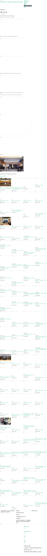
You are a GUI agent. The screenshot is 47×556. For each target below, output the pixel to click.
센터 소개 (26, 1)
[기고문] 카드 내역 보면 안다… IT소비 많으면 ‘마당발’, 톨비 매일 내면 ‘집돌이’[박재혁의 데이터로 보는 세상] (29, 491)
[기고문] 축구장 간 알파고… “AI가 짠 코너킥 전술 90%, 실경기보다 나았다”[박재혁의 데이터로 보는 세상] (29, 478)
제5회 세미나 (13, 507)
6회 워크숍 (1, 479)
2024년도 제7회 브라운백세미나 (16, 441)
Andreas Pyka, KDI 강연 (15, 468)
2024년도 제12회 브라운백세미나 (4, 414)
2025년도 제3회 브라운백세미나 (16, 402)
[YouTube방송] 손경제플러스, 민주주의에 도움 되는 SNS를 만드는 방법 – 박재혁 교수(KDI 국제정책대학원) (29, 414)
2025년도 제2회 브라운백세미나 (28, 402)
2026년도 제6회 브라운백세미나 (39, 185)
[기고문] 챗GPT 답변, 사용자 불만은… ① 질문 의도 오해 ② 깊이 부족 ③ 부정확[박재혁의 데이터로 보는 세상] (41, 503)
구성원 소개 (27, 531)
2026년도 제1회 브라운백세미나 (4, 212)
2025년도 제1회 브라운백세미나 (39, 402)
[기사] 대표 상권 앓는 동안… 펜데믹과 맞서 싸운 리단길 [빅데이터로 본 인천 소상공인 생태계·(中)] (41, 439)
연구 (25, 3)
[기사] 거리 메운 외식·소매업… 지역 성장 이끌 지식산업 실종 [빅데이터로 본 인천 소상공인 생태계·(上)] (29, 452)
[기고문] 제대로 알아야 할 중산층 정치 (28, 505)
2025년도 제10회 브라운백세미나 (39, 238)
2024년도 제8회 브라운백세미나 (4, 441)
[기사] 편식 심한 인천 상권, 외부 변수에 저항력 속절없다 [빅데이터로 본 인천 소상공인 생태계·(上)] (17, 453)
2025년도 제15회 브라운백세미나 (4, 226)
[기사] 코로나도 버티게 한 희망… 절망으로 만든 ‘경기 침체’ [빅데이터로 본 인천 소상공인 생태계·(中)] (29, 440)
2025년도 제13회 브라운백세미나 (28, 226)
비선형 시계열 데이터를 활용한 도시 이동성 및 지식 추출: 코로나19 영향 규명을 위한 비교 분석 (41, 349)
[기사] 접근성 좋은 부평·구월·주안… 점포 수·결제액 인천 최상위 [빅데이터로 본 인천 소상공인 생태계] (6, 453)
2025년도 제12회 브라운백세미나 (39, 226)
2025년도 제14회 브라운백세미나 (16, 226)
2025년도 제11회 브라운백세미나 (16, 238)
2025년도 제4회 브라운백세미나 (4, 402)
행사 (25, 4)
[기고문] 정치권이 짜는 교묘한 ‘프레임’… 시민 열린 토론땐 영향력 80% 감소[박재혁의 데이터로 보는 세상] (29, 426)
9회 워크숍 (25, 187)
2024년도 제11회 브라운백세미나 (39, 414)
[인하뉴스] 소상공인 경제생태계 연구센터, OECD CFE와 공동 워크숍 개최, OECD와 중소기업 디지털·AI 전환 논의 (17, 188)
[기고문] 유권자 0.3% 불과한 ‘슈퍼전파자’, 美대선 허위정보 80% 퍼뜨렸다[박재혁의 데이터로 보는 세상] (6, 491)
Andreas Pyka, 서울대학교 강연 (28, 468)
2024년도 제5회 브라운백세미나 (4, 504)
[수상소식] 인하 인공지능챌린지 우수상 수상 (5, 362)
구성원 (25, 2)
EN (24, 7)
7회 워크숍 (13, 376)
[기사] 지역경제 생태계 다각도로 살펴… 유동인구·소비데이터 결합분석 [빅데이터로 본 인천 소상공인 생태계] (41, 452)
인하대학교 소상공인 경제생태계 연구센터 (11, 2)
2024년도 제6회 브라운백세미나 (39, 492)
